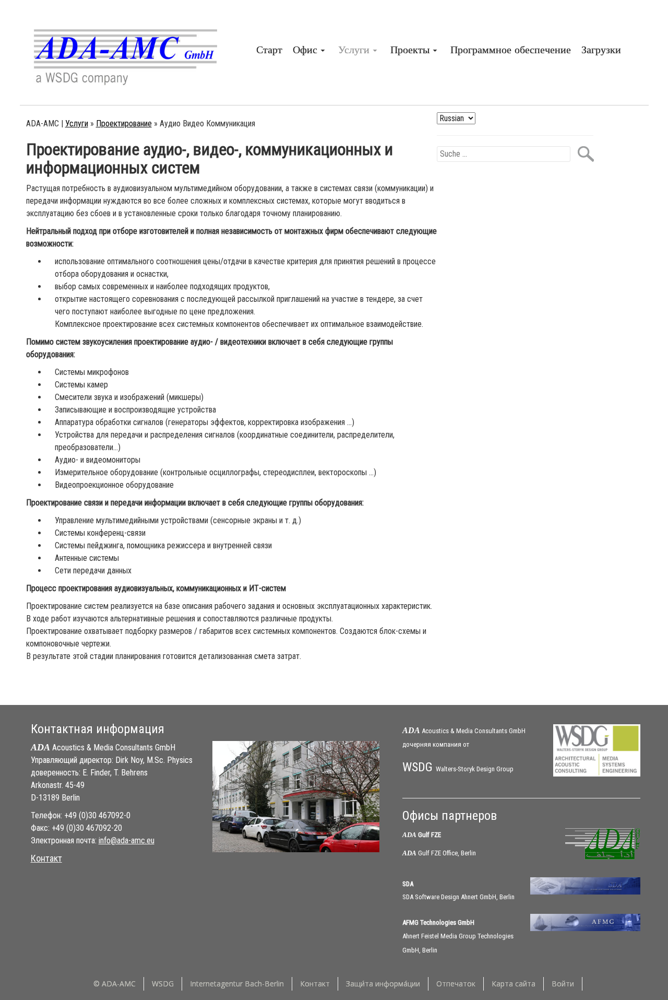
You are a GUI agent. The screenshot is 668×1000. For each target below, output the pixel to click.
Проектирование (124, 123)
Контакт (46, 858)
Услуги (76, 123)
